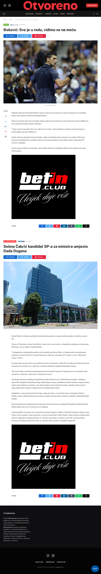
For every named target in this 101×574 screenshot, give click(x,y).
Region (48, 14)
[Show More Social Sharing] (48, 36)
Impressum (50, 562)
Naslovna (30, 14)
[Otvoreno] (50, 5)
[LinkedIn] (6, 126)
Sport (62, 14)
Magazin (70, 14)
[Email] (6, 136)
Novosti (39, 14)
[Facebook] (6, 116)
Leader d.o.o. (60, 567)
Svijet (55, 14)
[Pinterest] (6, 131)
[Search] (97, 14)
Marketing (61, 562)
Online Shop (92, 5)
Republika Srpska (10, 241)
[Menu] (4, 14)
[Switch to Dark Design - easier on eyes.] (94, 14)
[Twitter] (6, 121)
